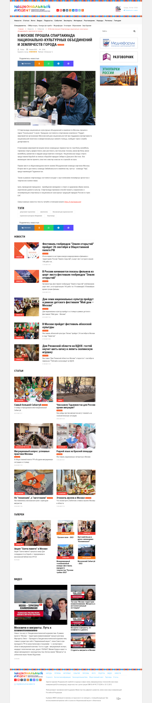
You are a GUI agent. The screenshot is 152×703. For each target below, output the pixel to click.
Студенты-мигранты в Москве (83, 650)
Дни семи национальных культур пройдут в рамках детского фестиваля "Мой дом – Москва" (68, 302)
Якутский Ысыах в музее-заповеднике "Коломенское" (85, 539)
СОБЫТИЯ (76, 673)
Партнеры (108, 677)
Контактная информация (62, 677)
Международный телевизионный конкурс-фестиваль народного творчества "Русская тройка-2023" (65, 566)
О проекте (49, 677)
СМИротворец (33, 26)
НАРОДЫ (49, 673)
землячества (44, 212)
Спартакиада (51, 216)
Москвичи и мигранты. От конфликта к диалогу (81, 629)
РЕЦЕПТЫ (101, 673)
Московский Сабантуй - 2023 (86, 562)
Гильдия (117, 20)
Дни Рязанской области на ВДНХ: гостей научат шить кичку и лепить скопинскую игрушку (67, 349)
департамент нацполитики (27, 212)
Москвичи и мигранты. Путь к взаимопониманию (32, 629)
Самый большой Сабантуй (27, 405)
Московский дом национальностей (63, 212)
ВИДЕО (109, 673)
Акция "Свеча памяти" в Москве (31, 548)
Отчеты (115, 677)
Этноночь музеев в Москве (71, 498)
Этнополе (19, 400)
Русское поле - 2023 (65, 537)
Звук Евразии (86, 26)
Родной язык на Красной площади (74, 451)
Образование (76, 26)
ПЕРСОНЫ (86, 673)
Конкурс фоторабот (46, 26)
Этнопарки (67, 26)
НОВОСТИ (118, 673)
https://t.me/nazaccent (72, 202)
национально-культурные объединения (31, 216)
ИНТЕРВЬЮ (67, 673)
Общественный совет (96, 677)
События (19, 257)
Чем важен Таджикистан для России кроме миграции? (76, 406)
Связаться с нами (131, 10)
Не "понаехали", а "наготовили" (30, 498)
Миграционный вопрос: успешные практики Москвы (32, 452)
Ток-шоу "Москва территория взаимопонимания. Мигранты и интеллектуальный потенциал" (83, 605)
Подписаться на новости (25, 684)
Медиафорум (58, 26)
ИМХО (60, 400)
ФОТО (94, 673)
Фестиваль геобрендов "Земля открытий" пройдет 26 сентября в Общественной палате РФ (68, 247)
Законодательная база (79, 677)
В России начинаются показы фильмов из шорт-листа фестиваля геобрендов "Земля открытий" (68, 274)
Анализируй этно (22, 447)
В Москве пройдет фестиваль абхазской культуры (66, 325)
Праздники (65, 533)
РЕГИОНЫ (58, 673)
